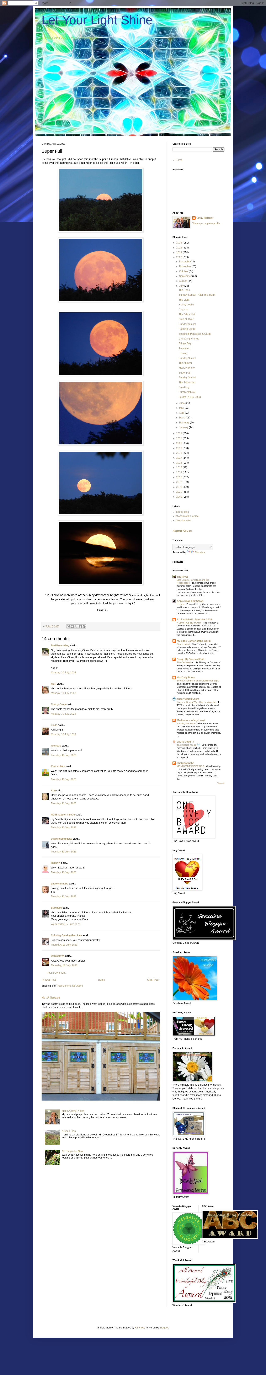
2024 (179, 252)
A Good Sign (69, 1131)
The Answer (185, 363)
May (182, 407)
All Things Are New (72, 1151)
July (181, 285)
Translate (200, 552)
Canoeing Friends (189, 338)
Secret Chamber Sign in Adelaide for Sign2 (198, 680)
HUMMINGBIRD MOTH (189, 622)
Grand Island (184, 644)
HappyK (55, 862)
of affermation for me (187, 516)
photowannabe (59, 883)
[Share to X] (76, 626)
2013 (179, 477)
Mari (53, 683)
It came (181, 604)
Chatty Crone (59, 704)
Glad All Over (186, 319)
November (185, 266)
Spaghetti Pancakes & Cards (195, 333)
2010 (179, 491)
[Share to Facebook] (80, 626)
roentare (56, 745)
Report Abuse (182, 530)
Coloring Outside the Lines (66, 935)
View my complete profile (206, 223)
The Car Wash (184, 662)
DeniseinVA (58, 955)
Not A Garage (51, 997)
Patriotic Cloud (187, 328)
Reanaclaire (58, 766)
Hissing (183, 353)
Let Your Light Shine (97, 20)
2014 (179, 472)
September (185, 276)
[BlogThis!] (72, 626)
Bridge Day (185, 343)
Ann (53, 790)
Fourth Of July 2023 (190, 397)
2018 (179, 452)
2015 (179, 467)
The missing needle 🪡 (189, 745)
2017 (179, 457)
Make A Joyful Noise (73, 1110)
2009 (179, 496)
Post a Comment (56, 972)
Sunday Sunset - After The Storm (197, 294)
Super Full (184, 372)
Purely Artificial (187, 392)
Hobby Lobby (186, 304)
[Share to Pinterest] (84, 626)
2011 (179, 487)
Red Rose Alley (60, 645)
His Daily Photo (186, 677)
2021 (179, 438)
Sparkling (184, 387)
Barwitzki (56, 907)
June (182, 403)
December (185, 261)
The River (182, 576)
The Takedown (187, 382)
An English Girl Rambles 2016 (194, 619)
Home (101, 979)
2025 (179, 247)
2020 (179, 443)
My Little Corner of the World (194, 641)
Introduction (182, 511)
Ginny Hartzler (204, 217)
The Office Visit (187, 314)
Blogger (164, 1327)
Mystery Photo (187, 367)
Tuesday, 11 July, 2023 (63, 755)
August (183, 280)
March (183, 417)
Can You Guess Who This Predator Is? (197, 702)
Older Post (153, 979)
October (184, 271)
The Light (184, 299)
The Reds (184, 290)
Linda (54, 725)
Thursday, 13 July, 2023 (64, 944)
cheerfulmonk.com (188, 698)
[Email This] (68, 626)
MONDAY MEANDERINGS (191, 766)
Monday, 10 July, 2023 (63, 672)
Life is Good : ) (185, 741)
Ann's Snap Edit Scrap (190, 601)
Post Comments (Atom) (70, 985)
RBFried (139, 1327)
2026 (179, 242)
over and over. (184, 520)
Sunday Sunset (187, 324)
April (182, 412)
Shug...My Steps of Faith (191, 659)
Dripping (183, 309)
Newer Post (49, 979)
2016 (179, 462)
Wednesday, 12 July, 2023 (65, 924)
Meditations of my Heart (191, 720)
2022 (179, 433)
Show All (220, 783)
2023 (179, 257)
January (184, 427)
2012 (179, 482)
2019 (179, 448)
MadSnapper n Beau (63, 814)
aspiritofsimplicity (61, 838)
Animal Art (184, 348)
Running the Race (186, 723)
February (184, 422)
